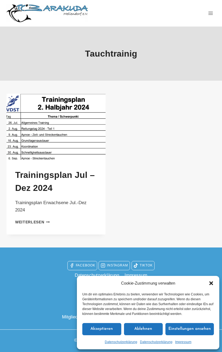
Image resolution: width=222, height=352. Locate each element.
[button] (211, 283)
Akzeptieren (101, 329)
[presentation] (56, 127)
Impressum (183, 342)
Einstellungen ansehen (189, 329)
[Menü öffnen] (210, 13)
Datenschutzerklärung (121, 342)
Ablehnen (143, 329)
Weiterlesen (32, 222)
